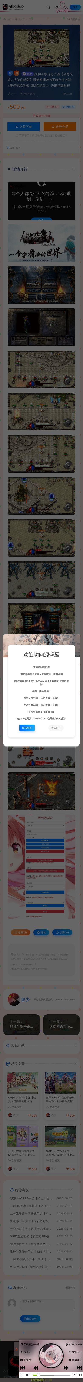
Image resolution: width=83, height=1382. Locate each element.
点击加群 (27, 727)
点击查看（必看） (49, 698)
